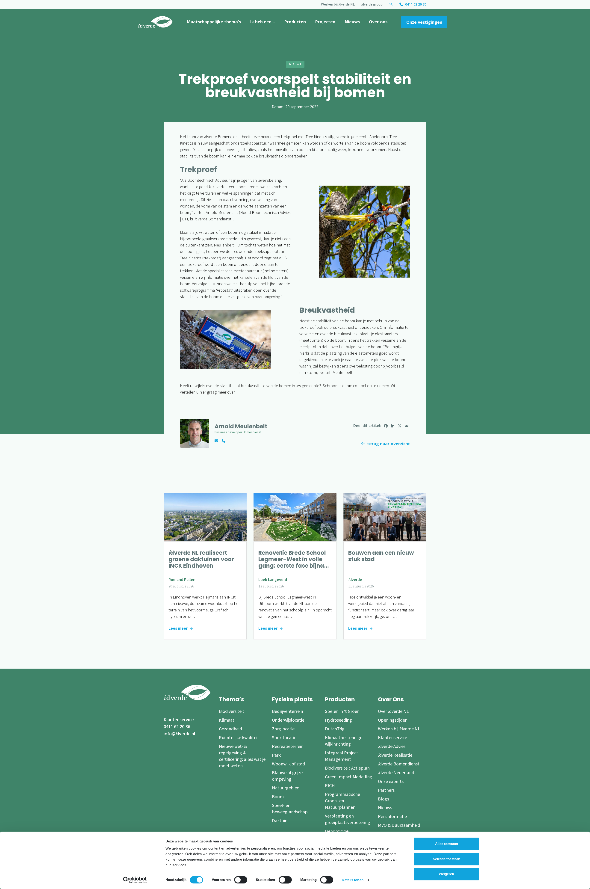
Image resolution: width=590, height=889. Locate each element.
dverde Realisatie (395, 755)
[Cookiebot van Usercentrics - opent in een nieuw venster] (135, 880)
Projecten (325, 21)
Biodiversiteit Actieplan (347, 768)
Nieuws (352, 21)
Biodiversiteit (231, 711)
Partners (386, 790)
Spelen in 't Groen (342, 711)
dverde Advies (391, 746)
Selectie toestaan (446, 859)
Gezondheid (230, 729)
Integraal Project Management (341, 756)
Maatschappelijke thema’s (214, 21)
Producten (295, 21)
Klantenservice (179, 719)
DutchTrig (335, 729)
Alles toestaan (446, 844)
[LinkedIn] (392, 425)
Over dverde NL (393, 711)
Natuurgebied (285, 788)
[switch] (240, 879)
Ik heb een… (262, 21)
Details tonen (352, 880)
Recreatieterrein (288, 746)
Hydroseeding (338, 720)
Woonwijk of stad (288, 764)
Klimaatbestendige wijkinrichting (343, 741)
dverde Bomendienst (398, 764)
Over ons (378, 21)
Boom (278, 797)
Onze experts (391, 781)
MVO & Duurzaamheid (399, 825)
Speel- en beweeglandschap (290, 808)
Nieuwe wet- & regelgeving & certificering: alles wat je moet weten (242, 756)
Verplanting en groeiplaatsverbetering (347, 819)
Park (276, 755)
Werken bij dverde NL (338, 4)
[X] (399, 425)
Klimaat (226, 720)
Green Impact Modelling (348, 777)
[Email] (406, 425)
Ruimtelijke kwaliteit (239, 738)
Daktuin (279, 821)
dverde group (372, 4)
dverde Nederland (396, 773)
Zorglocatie (283, 729)
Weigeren (446, 874)
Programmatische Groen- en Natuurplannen (342, 801)
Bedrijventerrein (287, 711)
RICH (330, 785)
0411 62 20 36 (415, 4)
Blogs (383, 799)
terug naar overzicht (388, 443)
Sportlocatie (284, 738)
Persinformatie (392, 816)
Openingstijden (392, 720)
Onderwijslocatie (288, 720)
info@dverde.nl (179, 733)
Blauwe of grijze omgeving (287, 776)
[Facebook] (385, 425)
